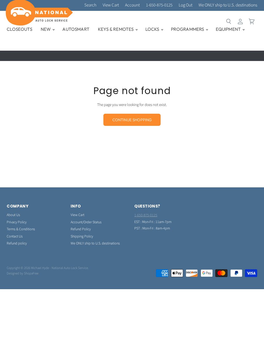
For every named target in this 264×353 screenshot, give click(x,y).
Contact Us (15, 236)
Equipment (229, 29)
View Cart (111, 5)
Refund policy (17, 243)
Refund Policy (81, 229)
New (46, 29)
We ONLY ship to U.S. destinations (228, 5)
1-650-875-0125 (159, 5)
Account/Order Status (86, 222)
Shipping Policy (82, 236)
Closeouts (19, 29)
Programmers (188, 29)
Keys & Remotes (116, 29)
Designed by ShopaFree (22, 273)
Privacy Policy (17, 222)
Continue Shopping (132, 119)
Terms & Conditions (21, 229)
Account (132, 5)
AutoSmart (75, 29)
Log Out (185, 5)
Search (90, 5)
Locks (152, 29)
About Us (13, 215)
